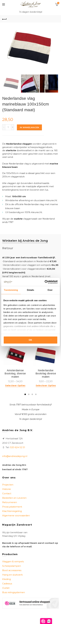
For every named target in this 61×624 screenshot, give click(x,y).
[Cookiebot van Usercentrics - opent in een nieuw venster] (45, 282)
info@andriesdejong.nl (14, 456)
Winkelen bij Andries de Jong (25, 240)
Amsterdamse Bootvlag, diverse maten (15, 373)
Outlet (5, 588)
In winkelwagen (29, 127)
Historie (6, 489)
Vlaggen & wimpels (13, 561)
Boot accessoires (11, 570)
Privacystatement (12, 506)
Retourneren (9, 502)
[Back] (4, 19)
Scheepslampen (11, 565)
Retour (7, 248)
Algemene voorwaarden (16, 515)
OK (30, 340)
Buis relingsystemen (13, 592)
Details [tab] (30, 290)
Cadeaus (7, 583)
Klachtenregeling (12, 511)
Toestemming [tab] (11, 290)
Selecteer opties (15, 385)
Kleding (6, 579)
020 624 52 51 (17, 447)
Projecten (7, 484)
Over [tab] (50, 290)
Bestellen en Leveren (14, 497)
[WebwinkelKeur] (30, 603)
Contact (6, 493)
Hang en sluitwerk (12, 574)
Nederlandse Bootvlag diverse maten (46, 373)
